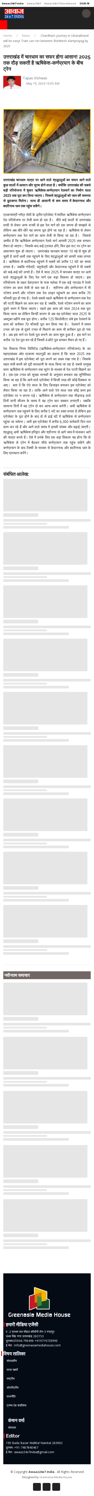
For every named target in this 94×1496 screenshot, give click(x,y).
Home (7, 35)
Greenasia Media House (55, 1477)
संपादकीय (12, 1360)
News (26, 35)
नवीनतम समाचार (17, 975)
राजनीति (11, 1396)
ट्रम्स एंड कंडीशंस (16, 1405)
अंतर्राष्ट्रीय (13, 1387)
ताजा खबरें (12, 1369)
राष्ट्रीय (11, 1378)
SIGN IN (84, 3)
